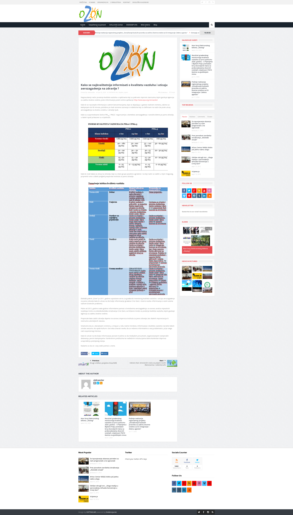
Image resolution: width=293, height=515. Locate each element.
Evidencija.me (111, 512)
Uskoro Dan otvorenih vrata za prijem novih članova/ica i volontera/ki (148, 364)
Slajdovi (120, 92)
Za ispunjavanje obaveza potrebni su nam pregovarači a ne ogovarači (201, 124)
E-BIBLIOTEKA (116, 2)
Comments (201, 117)
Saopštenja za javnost (97, 25)
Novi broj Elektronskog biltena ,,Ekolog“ (90, 419)
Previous (95, 361)
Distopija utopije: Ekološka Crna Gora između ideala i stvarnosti (184, 33)
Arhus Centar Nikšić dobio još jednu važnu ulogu (202, 148)
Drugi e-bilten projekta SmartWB (103, 363)
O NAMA (92, 2)
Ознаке (209, 117)
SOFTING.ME (91, 512)
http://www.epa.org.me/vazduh (146, 100)
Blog (155, 25)
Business (192, 117)
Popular (184, 117)
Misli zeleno (145, 25)
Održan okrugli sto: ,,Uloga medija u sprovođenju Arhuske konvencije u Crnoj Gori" (202, 160)
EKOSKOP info (131, 25)
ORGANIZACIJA (102, 2)
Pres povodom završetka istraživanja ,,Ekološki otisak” (201, 137)
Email (173, 92)
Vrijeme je (195, 171)
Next (161, 361)
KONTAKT (126, 2)
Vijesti (82, 25)
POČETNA (83, 2)
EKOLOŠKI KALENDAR (141, 2)
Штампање (164, 92)
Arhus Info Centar (116, 25)
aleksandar (91, 92)
